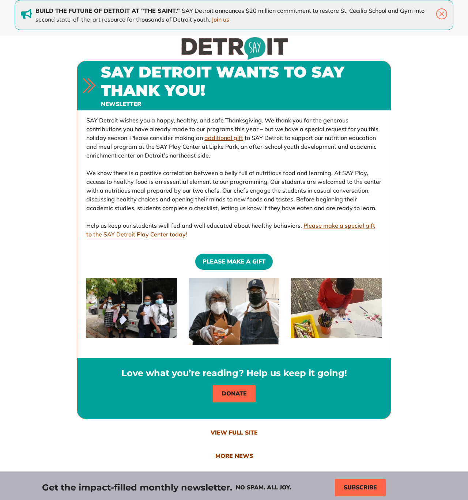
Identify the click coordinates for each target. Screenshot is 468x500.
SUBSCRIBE (360, 488)
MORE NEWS (234, 456)
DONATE (234, 394)
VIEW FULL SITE (234, 433)
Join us (220, 19)
